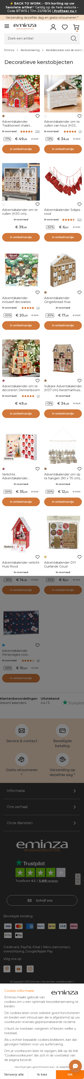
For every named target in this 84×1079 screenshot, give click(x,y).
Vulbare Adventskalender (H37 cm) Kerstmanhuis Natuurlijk (63, 390)
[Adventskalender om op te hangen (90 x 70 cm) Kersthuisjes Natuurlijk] (63, 446)
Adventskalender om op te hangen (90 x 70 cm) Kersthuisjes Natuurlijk (62, 478)
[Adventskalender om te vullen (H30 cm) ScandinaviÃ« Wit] (21, 182)
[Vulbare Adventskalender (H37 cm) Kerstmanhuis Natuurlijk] (63, 358)
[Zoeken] (73, 38)
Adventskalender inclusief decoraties (16, 300)
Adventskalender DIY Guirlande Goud (60, 564)
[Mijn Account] (53, 28)
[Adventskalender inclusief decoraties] (21, 270)
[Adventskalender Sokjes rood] (63, 182)
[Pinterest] (6, 969)
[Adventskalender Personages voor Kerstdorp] (21, 623)
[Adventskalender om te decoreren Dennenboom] (21, 358)
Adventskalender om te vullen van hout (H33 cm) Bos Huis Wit (62, 125)
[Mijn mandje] (76, 28)
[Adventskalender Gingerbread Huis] (63, 270)
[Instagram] (30, 969)
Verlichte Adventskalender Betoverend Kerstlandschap (15, 480)
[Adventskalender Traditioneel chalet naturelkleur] (21, 93)
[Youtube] (18, 969)
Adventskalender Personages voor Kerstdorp (15, 654)
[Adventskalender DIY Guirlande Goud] (63, 534)
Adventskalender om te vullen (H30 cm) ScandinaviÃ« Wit (20, 213)
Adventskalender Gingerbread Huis (57, 300)
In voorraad (9, 131)
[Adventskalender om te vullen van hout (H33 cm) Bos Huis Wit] (63, 93)
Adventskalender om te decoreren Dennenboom (21, 388)
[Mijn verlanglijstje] (64, 28)
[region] (42, 50)
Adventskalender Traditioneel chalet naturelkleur (16, 125)
